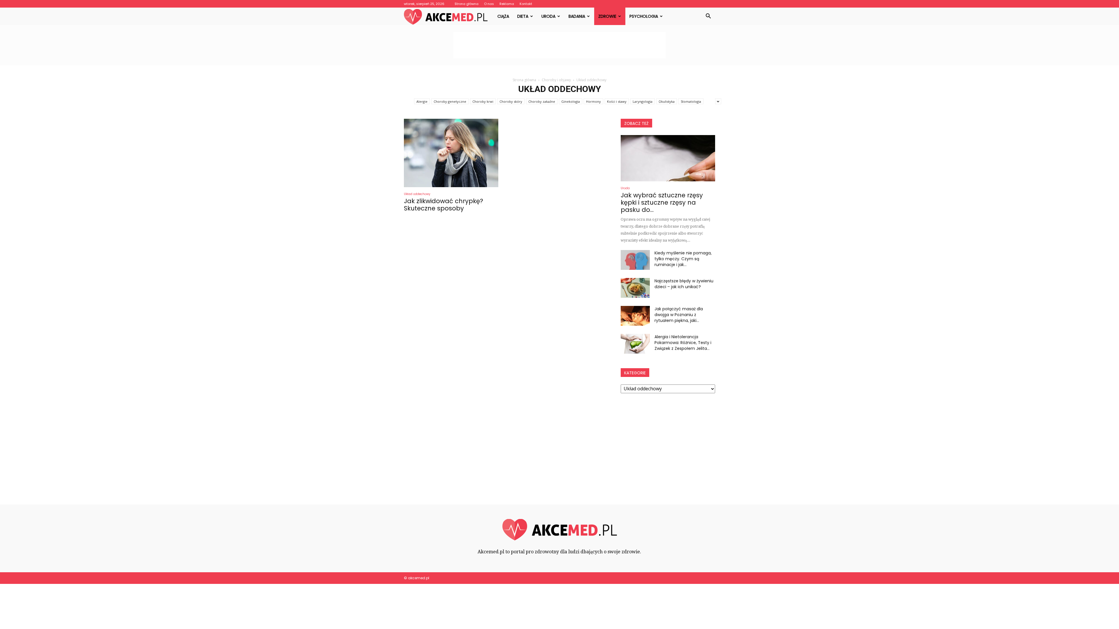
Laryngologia (642, 101)
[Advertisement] (559, 45)
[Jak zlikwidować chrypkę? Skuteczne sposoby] (451, 153)
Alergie (421, 101)
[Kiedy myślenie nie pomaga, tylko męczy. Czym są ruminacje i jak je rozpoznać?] (635, 260)
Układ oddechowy (417, 194)
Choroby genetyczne (450, 101)
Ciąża (503, 16)
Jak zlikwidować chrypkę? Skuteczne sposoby (443, 204)
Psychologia (643, 16)
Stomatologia (691, 101)
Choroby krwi (482, 101)
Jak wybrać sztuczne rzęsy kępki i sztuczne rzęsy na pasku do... (662, 202)
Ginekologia (570, 101)
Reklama (506, 3)
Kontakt (526, 3)
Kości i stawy (617, 101)
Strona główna (466, 3)
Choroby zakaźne (541, 101)
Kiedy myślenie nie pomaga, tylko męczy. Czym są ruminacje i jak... (683, 258)
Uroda (548, 16)
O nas (489, 3)
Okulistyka (667, 101)
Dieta (522, 16)
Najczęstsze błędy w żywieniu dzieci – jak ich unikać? (683, 284)
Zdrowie (607, 16)
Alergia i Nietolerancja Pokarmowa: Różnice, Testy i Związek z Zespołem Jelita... (682, 342)
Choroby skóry (510, 101)
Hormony (593, 101)
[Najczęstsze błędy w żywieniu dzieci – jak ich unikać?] (635, 288)
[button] (708, 16)
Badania (577, 16)
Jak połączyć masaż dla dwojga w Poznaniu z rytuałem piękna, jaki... (678, 314)
